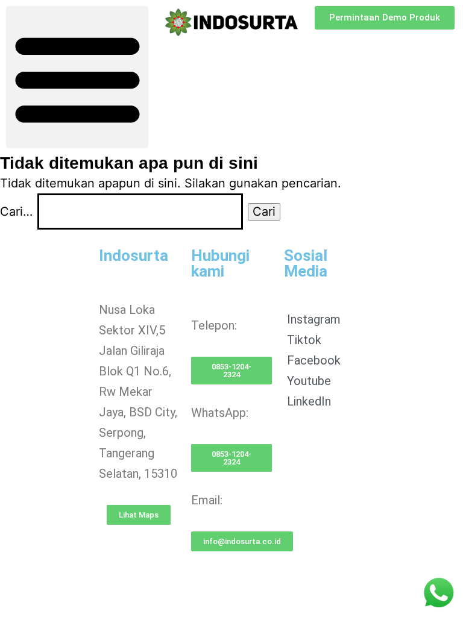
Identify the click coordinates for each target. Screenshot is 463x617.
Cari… (16, 211)
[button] (77, 77)
